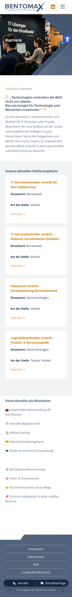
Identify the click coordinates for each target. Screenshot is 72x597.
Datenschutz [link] (36, 557)
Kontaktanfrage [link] (55, 583)
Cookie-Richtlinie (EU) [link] (36, 572)
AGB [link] (36, 564)
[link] (67, 39)
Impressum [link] (36, 549)
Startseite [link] (11, 89)
